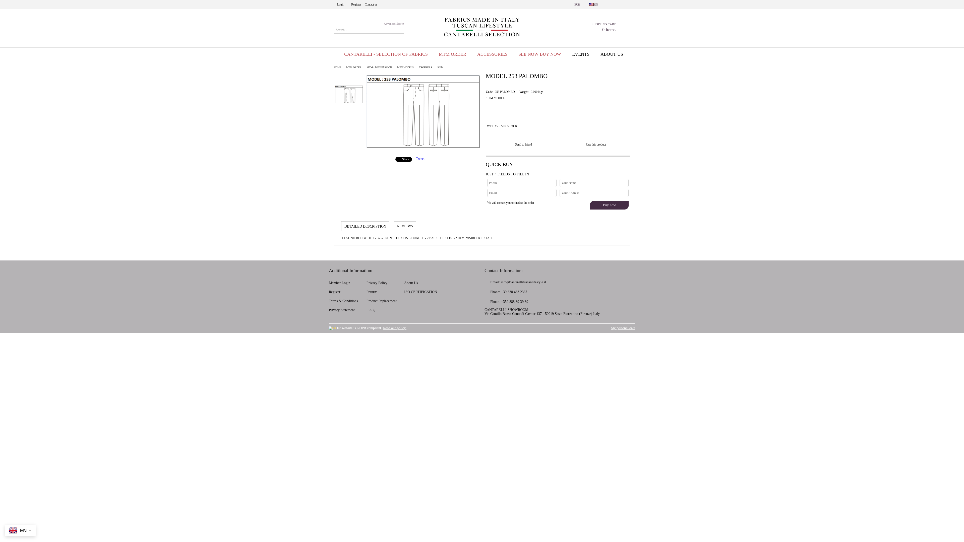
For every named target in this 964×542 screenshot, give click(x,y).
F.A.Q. (371, 310)
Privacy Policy (377, 283)
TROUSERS (425, 67)
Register (356, 4)
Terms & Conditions (343, 301)
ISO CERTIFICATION (420, 292)
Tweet (420, 159)
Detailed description (365, 226)
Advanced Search (394, 23)
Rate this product (596, 144)
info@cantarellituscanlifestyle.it (523, 282)
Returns (372, 292)
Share (405, 159)
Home (337, 67)
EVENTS (580, 54)
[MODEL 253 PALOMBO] (423, 147)
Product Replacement (382, 301)
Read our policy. (394, 328)
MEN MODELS (405, 67)
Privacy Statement (342, 310)
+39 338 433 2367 (514, 292)
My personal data (623, 328)
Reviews (405, 226)
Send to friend (523, 144)
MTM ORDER (354, 67)
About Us (411, 283)
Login (340, 4)
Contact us (371, 4)
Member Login (339, 283)
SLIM (440, 67)
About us (611, 54)
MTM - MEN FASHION (379, 67)
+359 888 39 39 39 (514, 302)
